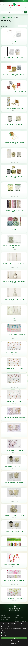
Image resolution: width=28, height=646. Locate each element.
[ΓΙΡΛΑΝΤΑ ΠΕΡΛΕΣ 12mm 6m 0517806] (14, 476)
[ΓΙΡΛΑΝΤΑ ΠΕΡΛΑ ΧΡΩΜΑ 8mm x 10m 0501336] (14, 85)
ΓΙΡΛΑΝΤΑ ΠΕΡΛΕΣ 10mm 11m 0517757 (14, 531)
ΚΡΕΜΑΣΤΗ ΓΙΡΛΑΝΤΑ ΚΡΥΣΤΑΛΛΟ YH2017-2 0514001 (14, 317)
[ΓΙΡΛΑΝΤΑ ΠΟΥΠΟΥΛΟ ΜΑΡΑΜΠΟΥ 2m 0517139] (14, 204)
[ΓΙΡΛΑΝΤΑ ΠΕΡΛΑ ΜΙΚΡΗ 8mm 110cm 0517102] (14, 592)
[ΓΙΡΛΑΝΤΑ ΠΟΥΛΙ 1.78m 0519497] (14, 395)
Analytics (5, 632)
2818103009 (17, 1)
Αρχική (3, 17)
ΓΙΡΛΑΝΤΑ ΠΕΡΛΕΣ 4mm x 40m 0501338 (14, 58)
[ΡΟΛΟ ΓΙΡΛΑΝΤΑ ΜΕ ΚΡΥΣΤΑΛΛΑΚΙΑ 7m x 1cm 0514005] (14, 239)
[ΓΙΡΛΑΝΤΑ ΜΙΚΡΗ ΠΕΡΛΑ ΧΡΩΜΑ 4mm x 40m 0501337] (14, 68)
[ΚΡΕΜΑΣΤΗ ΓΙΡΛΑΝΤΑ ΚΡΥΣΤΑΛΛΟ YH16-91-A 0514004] (14, 257)
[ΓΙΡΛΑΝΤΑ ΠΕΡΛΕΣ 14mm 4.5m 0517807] (14, 460)
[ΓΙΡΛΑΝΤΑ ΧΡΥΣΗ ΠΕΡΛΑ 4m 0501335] (14, 102)
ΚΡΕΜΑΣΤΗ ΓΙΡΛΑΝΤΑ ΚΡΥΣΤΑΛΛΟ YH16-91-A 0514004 (14, 264)
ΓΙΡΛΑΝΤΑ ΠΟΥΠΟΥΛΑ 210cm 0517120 (14, 548)
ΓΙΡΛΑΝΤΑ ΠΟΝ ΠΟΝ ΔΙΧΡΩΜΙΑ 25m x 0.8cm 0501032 (14, 228)
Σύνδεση (18, 7)
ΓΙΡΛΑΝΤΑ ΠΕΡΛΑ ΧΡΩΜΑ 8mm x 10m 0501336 (14, 92)
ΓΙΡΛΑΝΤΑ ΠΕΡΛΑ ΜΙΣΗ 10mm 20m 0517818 (14, 417)
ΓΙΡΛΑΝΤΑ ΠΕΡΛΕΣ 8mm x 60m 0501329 (14, 194)
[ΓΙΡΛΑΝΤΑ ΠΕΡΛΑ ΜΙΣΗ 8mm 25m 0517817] (14, 427)
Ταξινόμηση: (14, 26)
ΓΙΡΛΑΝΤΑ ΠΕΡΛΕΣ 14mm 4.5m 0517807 (14, 466)
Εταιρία (5, 1)
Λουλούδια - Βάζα (19, 617)
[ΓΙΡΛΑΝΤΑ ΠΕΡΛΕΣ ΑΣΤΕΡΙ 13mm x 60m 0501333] (14, 118)
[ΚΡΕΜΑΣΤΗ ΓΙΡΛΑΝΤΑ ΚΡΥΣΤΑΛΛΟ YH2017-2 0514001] (14, 310)
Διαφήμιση (5, 635)
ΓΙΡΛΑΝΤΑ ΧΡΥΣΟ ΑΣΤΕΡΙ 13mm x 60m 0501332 (14, 143)
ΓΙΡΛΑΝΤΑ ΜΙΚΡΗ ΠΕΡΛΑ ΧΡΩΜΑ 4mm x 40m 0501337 (14, 74)
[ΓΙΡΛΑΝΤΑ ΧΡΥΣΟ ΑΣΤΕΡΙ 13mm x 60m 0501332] (14, 136)
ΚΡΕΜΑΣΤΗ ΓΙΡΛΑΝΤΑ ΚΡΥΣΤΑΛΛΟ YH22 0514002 (14, 299)
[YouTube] (15, 610)
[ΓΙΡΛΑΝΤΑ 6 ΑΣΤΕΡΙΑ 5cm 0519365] (14, 444)
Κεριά (16, 619)
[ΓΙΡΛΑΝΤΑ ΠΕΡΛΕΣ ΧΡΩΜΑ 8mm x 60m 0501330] (14, 170)
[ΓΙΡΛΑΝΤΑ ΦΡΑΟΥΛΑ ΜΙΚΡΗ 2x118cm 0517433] (14, 558)
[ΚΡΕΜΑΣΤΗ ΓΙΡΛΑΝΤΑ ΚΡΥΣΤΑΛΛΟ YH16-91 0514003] (14, 275)
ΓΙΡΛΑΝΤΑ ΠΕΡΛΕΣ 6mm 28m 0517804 (14, 515)
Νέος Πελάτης (9, 7)
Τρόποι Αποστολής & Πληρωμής (5, 620)
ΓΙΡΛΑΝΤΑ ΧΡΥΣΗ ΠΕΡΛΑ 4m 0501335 (14, 108)
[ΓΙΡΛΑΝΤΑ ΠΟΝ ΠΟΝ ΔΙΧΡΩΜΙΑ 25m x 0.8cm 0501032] (14, 222)
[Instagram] (12, 610)
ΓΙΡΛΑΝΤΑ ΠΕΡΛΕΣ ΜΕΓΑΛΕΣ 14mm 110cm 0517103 (14, 581)
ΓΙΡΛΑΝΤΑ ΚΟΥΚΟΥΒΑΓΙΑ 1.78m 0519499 (14, 385)
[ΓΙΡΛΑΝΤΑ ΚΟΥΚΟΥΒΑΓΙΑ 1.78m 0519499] (14, 379)
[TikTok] (18, 610)
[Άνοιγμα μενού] (2, 3)
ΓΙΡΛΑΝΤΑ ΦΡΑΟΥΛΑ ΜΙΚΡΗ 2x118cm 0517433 (14, 564)
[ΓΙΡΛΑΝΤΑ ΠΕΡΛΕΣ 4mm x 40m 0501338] (14, 51)
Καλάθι (24, 7)
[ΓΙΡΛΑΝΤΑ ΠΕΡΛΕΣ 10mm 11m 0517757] (14, 525)
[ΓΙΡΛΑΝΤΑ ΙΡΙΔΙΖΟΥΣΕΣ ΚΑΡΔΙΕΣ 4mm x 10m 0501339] (14, 33)
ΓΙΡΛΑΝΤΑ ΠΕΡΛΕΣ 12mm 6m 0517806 (14, 483)
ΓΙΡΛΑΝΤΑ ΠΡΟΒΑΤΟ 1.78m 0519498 (14, 369)
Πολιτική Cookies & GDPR (20, 626)
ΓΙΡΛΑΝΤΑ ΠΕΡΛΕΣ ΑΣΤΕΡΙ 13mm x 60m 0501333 (14, 125)
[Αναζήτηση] (25, 12)
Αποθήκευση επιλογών (14, 641)
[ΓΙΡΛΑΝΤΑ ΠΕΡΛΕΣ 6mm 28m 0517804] (14, 509)
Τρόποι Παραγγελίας (5, 617)
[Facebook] (10, 610)
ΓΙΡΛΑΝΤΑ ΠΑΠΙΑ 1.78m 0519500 (14, 352)
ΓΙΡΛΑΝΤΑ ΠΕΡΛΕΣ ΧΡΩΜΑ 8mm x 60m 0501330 (14, 177)
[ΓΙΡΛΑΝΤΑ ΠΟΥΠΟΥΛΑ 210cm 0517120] (14, 541)
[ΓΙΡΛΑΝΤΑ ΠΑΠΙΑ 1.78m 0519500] (14, 346)
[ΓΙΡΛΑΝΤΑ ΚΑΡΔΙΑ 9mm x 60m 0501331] (14, 153)
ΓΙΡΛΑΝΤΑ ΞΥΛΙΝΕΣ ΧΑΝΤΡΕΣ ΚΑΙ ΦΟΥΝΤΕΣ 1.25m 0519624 (14, 335)
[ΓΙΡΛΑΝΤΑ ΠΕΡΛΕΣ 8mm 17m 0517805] (14, 493)
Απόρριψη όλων (14, 643)
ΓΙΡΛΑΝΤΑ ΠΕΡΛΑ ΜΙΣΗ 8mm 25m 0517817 (14, 434)
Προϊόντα (9, 17)
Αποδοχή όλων (14, 638)
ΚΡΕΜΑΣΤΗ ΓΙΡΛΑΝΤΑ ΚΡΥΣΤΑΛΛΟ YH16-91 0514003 (14, 282)
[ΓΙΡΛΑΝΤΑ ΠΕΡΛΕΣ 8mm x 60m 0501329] (14, 187)
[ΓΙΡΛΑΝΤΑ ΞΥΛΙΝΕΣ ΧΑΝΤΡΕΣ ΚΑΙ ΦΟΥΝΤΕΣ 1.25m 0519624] (14, 328)
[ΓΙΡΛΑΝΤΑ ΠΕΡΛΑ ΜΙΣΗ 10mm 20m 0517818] (14, 411)
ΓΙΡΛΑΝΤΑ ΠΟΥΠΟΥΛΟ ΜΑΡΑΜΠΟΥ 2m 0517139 (14, 211)
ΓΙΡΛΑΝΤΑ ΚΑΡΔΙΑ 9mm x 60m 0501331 (14, 160)
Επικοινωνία (10, 1)
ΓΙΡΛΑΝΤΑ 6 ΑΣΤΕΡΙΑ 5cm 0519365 (14, 450)
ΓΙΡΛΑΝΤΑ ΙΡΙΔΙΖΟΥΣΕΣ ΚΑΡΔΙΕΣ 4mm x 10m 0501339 (14, 40)
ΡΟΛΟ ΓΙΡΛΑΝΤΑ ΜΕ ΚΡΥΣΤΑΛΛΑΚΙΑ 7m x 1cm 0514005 (14, 246)
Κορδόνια (17, 615)
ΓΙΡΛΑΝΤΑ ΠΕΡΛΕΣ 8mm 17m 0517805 (14, 499)
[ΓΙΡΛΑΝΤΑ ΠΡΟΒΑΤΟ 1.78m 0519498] (14, 362)
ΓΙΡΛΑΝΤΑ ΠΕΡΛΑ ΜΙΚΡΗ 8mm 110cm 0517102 (14, 598)
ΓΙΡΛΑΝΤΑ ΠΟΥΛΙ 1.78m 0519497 (14, 401)
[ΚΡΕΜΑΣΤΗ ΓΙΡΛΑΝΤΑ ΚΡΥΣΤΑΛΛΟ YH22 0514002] (14, 293)
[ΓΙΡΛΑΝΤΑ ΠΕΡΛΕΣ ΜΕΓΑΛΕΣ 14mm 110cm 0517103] (14, 574)
